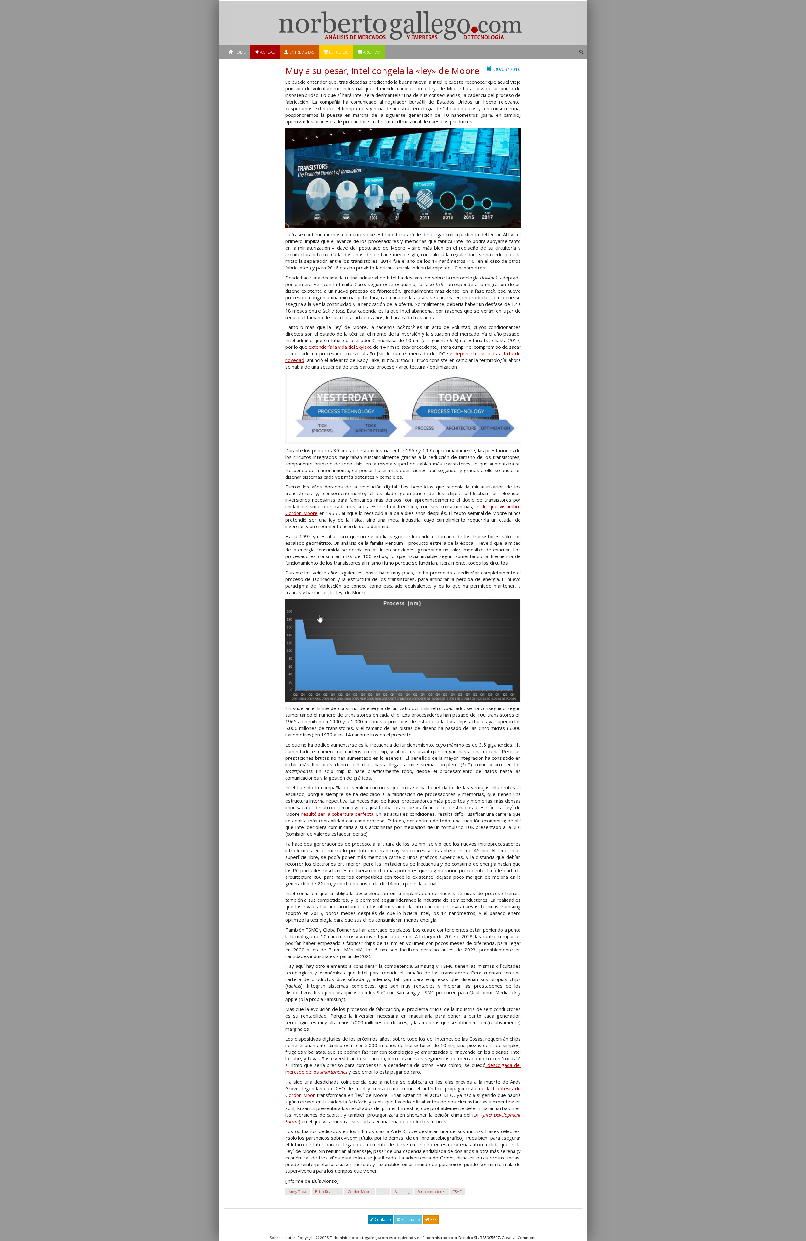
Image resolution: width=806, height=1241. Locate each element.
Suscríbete (410, 1219)
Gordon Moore (359, 1191)
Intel (382, 1191)
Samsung (402, 1191)
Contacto (382, 1219)
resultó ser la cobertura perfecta (337, 814)
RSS (432, 1219)
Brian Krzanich (327, 1191)
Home (239, 52)
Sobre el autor (282, 1237)
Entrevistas (301, 52)
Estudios (338, 52)
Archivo (371, 52)
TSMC (457, 1191)
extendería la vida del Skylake (340, 347)
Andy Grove (298, 1191)
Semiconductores (431, 1191)
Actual (267, 52)
